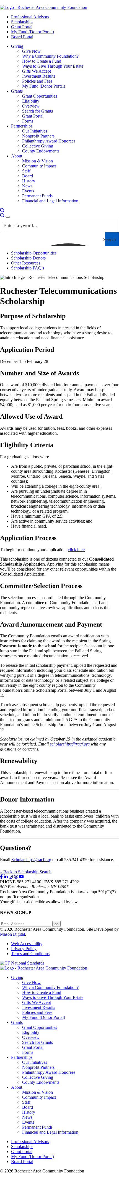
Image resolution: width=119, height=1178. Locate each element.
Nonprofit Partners (38, 136)
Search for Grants (37, 111)
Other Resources (25, 263)
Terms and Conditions (30, 953)
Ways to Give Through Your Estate (52, 66)
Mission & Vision (37, 161)
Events (28, 191)
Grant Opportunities (39, 96)
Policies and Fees (37, 81)
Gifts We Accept (36, 71)
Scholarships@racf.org (31, 859)
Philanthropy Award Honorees (48, 141)
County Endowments (40, 151)
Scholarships (22, 21)
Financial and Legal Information (50, 201)
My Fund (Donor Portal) (32, 31)
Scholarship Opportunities (33, 253)
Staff (26, 171)
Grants (17, 91)
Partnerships (21, 126)
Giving (17, 46)
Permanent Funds (37, 196)
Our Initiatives (34, 131)
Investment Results (38, 76)
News (27, 186)
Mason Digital (12, 934)
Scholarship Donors (28, 258)
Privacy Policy (24, 948)
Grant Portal (21, 26)
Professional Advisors (30, 16)
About (16, 156)
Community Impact (39, 166)
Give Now (31, 51)
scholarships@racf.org (70, 744)
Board (27, 176)
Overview (31, 106)
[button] (2, 210)
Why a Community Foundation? (50, 56)
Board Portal (22, 36)
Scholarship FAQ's (27, 268)
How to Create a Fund (41, 61)
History (28, 181)
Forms (27, 121)
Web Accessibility (26, 943)
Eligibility (30, 101)
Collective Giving (37, 146)
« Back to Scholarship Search (25, 871)
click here (76, 549)
